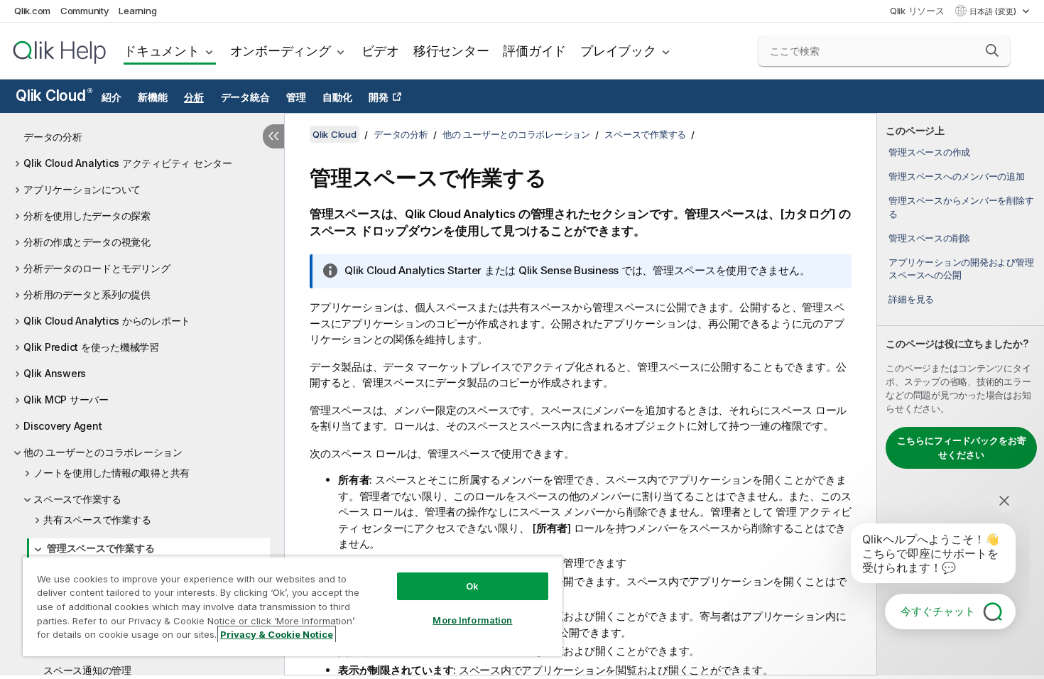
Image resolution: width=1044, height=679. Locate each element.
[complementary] (960, 394)
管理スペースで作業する (100, 548)
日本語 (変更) (993, 11)
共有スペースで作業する (97, 520)
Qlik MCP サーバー (66, 399)
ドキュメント (162, 50)
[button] (992, 50)
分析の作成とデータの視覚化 (87, 242)
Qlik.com (32, 10)
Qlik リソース (917, 10)
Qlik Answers (54, 373)
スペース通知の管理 (87, 670)
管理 (296, 97)
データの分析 (52, 137)
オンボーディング (280, 50)
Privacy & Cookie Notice (276, 634)
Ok (472, 586)
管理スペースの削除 (929, 238)
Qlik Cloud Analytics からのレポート (106, 321)
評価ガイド (534, 50)
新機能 (152, 97)
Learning (137, 10)
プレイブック (618, 50)
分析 (194, 97)
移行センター (451, 50)
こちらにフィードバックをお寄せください (961, 447)
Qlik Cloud (54, 95)
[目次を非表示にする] (273, 136)
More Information (472, 620)
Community (84, 10)
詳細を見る (911, 299)
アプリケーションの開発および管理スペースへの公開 (960, 268)
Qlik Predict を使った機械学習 (91, 347)
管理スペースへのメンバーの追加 (956, 176)
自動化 (337, 97)
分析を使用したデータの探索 (87, 216)
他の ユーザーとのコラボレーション (103, 452)
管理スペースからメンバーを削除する (960, 207)
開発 (378, 97)
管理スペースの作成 (929, 152)
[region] (292, 606)
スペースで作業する (77, 499)
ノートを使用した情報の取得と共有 (111, 473)
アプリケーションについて (82, 189)
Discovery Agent (62, 426)
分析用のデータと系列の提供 (87, 294)
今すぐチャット (938, 611)
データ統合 (245, 97)
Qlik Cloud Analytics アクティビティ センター (127, 163)
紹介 (111, 97)
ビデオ (380, 50)
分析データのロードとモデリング (96, 268)
